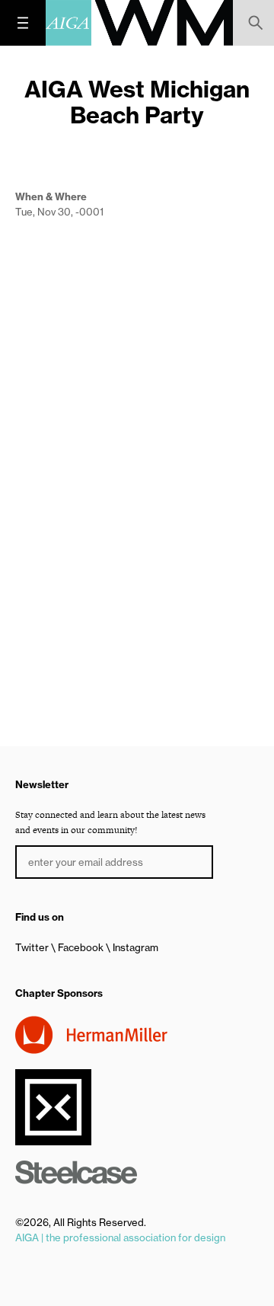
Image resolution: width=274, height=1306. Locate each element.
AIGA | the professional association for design (120, 1237)
